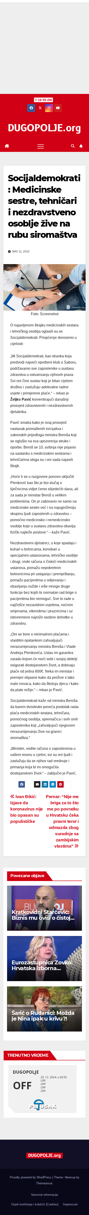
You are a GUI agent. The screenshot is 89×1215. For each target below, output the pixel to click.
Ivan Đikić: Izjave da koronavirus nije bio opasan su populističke (26, 809)
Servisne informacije (44, 1194)
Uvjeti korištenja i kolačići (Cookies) (34, 1204)
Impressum (70, 1204)
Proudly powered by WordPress (31, 1177)
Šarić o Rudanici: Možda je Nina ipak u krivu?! (43, 1016)
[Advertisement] (44, 47)
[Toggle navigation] (40, 146)
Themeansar (44, 1183)
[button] (73, 146)
